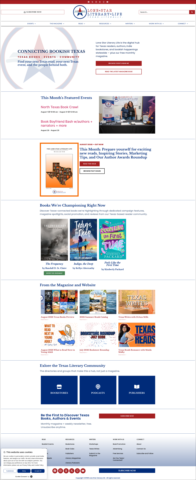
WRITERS (92, 439)
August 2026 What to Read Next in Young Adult (58, 351)
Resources (104, 24)
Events (30, 24)
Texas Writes (94, 449)
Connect (182, 24)
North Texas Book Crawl (59, 107)
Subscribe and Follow (145, 453)
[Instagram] (96, 2)
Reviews (45, 453)
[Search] (192, 12)
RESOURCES (70, 439)
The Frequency (54, 263)
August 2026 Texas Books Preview (57, 317)
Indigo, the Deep (83, 263)
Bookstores (70, 444)
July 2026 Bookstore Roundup (94, 350)
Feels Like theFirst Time (113, 264)
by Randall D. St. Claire (54, 268)
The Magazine (56, 24)
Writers (129, 24)
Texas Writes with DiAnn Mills (133, 317)
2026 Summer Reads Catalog (94, 317)
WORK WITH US (118, 439)
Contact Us (141, 449)
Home (10, 24)
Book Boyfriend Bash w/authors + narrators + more (66, 123)
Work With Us (155, 24)
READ (44, 439)
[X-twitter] (92, 2)
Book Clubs (70, 449)
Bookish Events (48, 444)
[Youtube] (107, 2)
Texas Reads (47, 458)
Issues (44, 449)
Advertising (117, 449)
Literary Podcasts (73, 463)
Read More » (45, 319)
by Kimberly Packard (112, 269)
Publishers (70, 453)
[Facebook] (88, 2)
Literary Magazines (73, 458)
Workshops (93, 444)
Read (80, 24)
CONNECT (140, 439)
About (139, 444)
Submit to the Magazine (94, 454)
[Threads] (99, 2)
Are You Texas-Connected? (119, 459)
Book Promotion (119, 444)
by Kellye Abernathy (83, 268)
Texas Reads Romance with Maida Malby (134, 351)
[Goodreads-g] (103, 2)
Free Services (118, 453)
